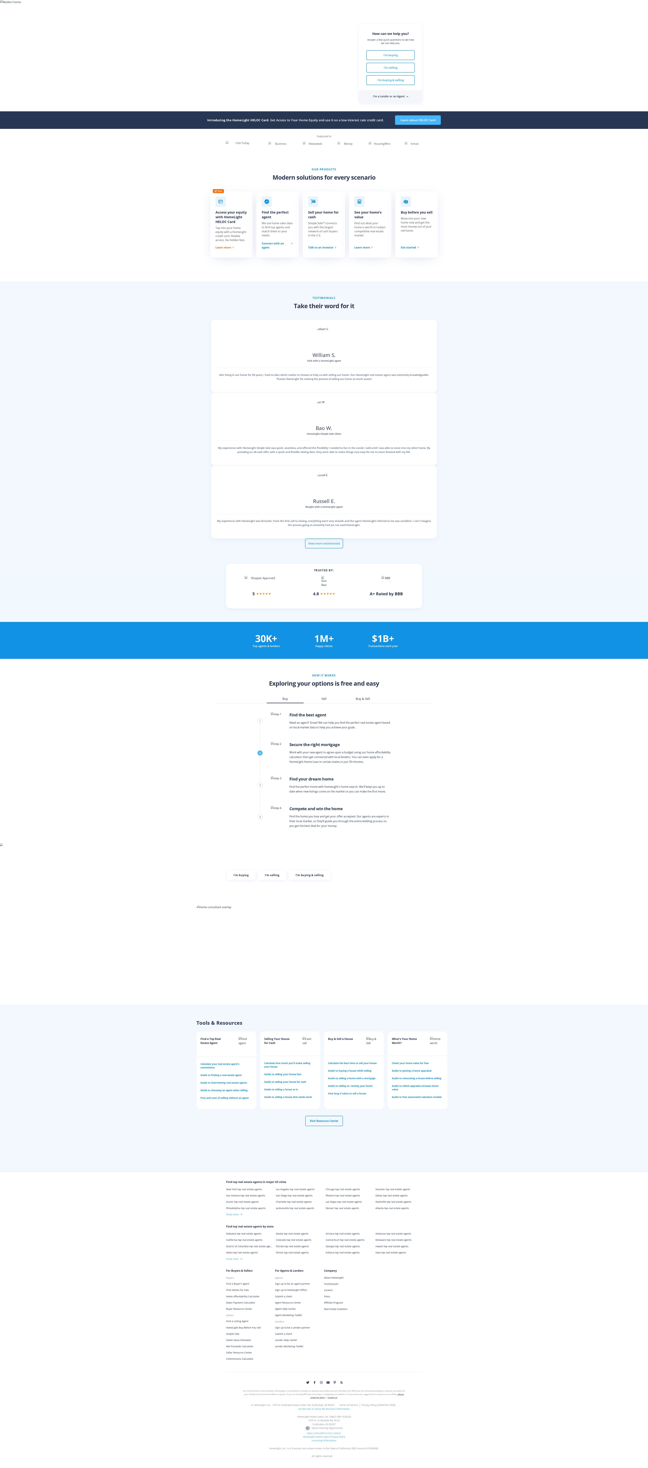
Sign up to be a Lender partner (292, 1327)
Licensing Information (324, 1440)
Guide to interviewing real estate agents (223, 1082)
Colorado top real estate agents (293, 1239)
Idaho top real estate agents (242, 1252)
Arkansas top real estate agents (393, 1233)
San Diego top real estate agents (294, 1195)
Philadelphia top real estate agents (246, 1208)
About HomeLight (334, 1277)
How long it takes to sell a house (347, 1093)
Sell (262, 5)
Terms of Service (348, 1405)
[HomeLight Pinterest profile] (335, 1382)
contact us (332, 1397)
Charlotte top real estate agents (294, 1201)
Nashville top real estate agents (393, 1201)
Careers (328, 1290)
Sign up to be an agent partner (292, 1283)
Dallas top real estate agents (391, 1195)
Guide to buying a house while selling (349, 1070)
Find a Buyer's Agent (237, 1283)
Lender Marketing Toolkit (289, 1346)
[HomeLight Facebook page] (314, 1382)
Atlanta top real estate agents (392, 1208)
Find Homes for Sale (237, 1290)
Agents (310, 5)
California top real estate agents (244, 1239)
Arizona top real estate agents (343, 1233)
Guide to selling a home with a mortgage (351, 1078)
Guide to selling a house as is (281, 1089)
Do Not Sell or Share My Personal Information (324, 1408)
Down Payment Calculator (240, 1302)
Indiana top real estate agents (343, 1252)
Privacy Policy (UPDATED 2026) (378, 1405)
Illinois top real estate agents (292, 1252)
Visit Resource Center (324, 1121)
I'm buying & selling (390, 80)
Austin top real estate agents (242, 1201)
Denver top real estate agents (342, 1208)
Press (327, 1296)
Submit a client (283, 1296)
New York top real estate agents (244, 1189)
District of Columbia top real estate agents (249, 1246)
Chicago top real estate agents (343, 1189)
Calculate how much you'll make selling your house (287, 1064)
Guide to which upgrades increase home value (415, 1087)
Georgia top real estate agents (343, 1246)
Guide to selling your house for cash (285, 1081)
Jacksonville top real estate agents (295, 1208)
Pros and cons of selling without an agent (224, 1097)
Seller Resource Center (239, 1352)
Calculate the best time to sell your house (352, 1063)
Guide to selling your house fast (282, 1074)
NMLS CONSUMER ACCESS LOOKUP (324, 1433)
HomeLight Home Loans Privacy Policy (324, 1436)
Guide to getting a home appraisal (411, 1070)
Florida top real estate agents (292, 1246)
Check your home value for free (410, 1063)
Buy (249, 5)
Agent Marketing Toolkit (288, 1315)
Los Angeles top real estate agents (295, 1189)
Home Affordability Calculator (243, 1296)
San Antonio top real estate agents (245, 1195)
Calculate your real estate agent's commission (219, 1065)
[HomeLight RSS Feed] (341, 1382)
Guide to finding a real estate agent (221, 1075)
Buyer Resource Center (239, 1308)
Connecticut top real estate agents (345, 1239)
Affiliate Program (333, 1302)
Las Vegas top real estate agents (344, 1201)
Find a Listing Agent (237, 1321)
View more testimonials (324, 543)
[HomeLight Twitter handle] (307, 1382)
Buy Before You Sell (285, 5)
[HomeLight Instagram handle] (321, 1382)
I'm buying (391, 55)
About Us (410, 5)
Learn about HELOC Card (417, 120)
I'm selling (390, 67)
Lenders (329, 5)
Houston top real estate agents (392, 1189)
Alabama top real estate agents (243, 1233)
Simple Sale (232, 1333)
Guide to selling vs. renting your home (350, 1085)
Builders (347, 5)
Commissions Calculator (239, 1358)
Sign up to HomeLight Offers (291, 1290)
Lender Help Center (286, 1340)
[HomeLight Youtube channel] (328, 1382)
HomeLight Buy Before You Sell (243, 1327)
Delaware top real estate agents (393, 1239)
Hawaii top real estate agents (391, 1246)
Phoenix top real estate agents (343, 1195)
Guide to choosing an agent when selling (224, 1090)
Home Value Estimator (238, 1340)
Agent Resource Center (288, 1302)
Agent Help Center (285, 1308)
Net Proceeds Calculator (239, 1346)
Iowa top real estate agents (390, 1252)
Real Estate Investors (335, 1309)
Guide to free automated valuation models (417, 1097)
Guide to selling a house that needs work (288, 1097)
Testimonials (331, 1283)
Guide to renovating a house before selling (416, 1078)
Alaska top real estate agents (292, 1233)
